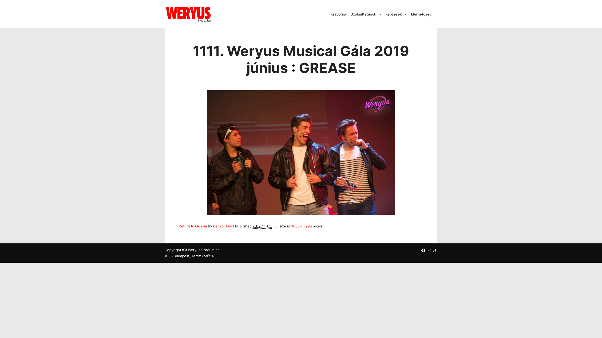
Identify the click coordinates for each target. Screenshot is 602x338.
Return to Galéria (193, 226)
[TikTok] (435, 250)
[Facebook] (423, 250)
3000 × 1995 (301, 226)
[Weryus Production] (188, 14)
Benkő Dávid (223, 226)
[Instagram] (429, 250)
